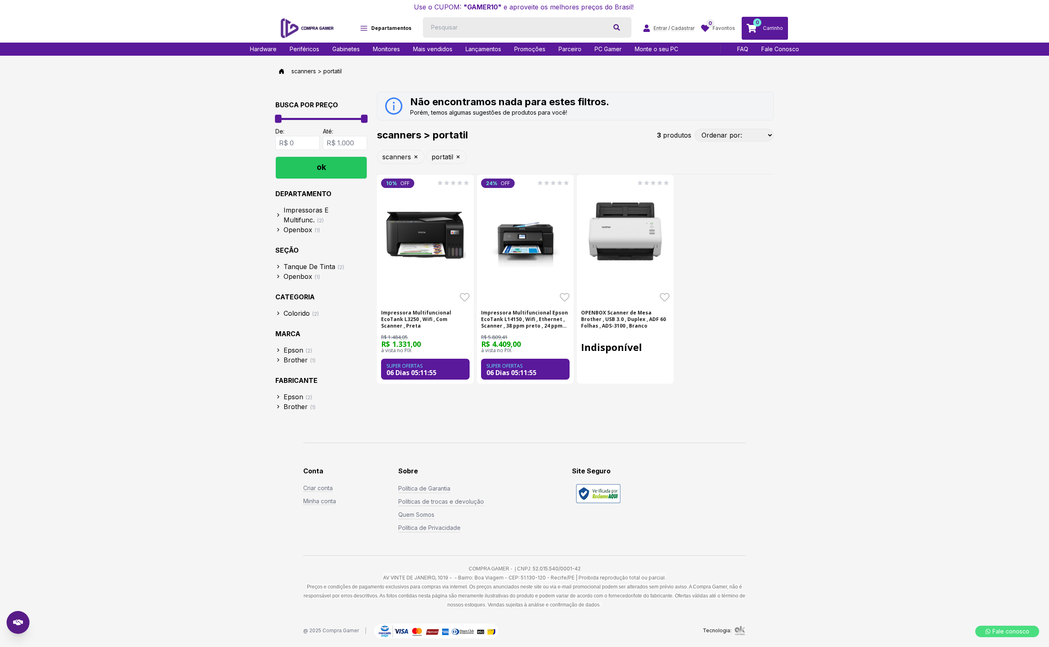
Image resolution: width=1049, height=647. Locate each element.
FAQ (742, 48)
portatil (442, 157)
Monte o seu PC (656, 48)
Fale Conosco (780, 48)
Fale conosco (1010, 631)
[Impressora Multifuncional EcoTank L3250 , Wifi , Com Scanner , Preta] (425, 232)
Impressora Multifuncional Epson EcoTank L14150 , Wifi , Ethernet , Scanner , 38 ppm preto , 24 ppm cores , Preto (524, 319)
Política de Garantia (424, 488)
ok (321, 167)
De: (279, 131)
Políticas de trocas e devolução (441, 501)
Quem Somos (416, 514)
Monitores (386, 48)
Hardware (263, 48)
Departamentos (391, 28)
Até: (328, 131)
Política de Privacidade (429, 527)
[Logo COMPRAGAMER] (307, 28)
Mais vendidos (432, 48)
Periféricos (304, 48)
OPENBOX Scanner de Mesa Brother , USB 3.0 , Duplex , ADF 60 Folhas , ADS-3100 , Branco (623, 319)
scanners (396, 157)
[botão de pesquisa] (616, 27)
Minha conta (319, 501)
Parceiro (570, 48)
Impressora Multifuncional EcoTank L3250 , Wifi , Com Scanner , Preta (416, 319)
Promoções (529, 48)
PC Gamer (608, 48)
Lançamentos (483, 48)
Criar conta (318, 487)
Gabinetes (346, 48)
